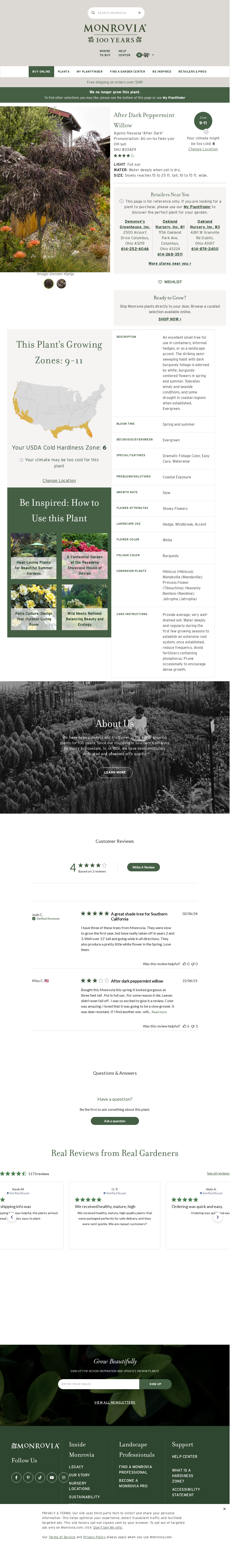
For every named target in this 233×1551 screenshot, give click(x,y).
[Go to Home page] (115, 33)
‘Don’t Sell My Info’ (108, 1527)
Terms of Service (62, 1537)
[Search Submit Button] (139, 12)
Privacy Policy (94, 1537)
